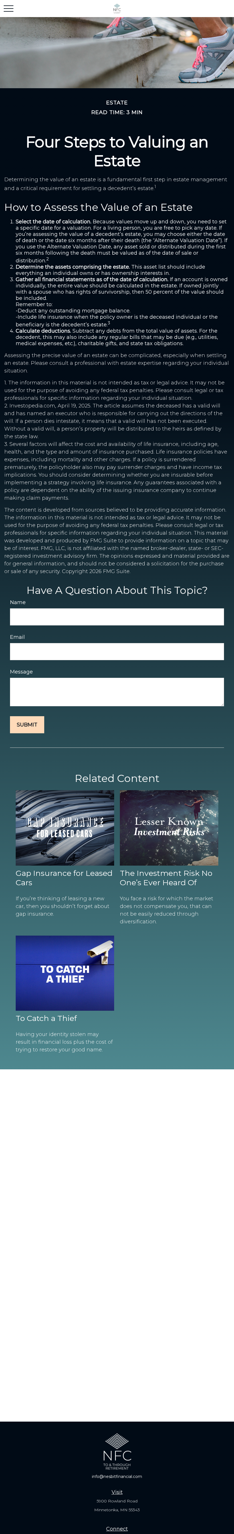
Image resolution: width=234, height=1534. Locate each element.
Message (21, 672)
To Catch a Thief (46, 1018)
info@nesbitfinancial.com (117, 1476)
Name (18, 602)
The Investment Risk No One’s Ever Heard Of (166, 877)
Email (17, 637)
